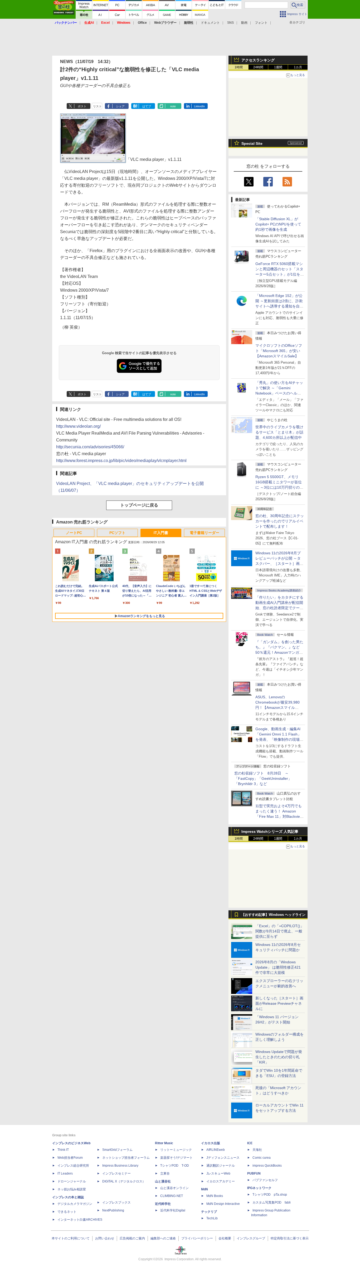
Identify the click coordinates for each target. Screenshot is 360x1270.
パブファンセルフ (265, 1180)
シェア (120, 106)
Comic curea (261, 1158)
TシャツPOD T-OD (174, 1165)
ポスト (82, 106)
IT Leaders (65, 1173)
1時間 (239, 67)
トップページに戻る (139, 505)
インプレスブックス (116, 1202)
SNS (230, 23)
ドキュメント (210, 23)
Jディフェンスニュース (223, 1158)
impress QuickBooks (267, 1165)
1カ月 (298, 67)
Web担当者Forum (70, 1158)
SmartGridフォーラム (117, 1150)
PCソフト (117, 533)
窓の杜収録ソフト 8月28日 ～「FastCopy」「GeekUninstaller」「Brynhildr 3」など (263, 778)
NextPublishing (113, 1210)
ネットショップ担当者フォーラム (126, 1158)
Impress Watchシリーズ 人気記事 (269, 831)
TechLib (212, 1218)
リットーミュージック (176, 1150)
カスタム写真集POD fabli (271, 1202)
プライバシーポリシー (197, 1238)
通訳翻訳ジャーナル (220, 1165)
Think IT (63, 1150)
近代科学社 (163, 1204)
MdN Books (214, 1196)
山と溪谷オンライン (174, 1188)
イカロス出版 (210, 1143)
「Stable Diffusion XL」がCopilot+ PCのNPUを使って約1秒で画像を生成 (278, 224)
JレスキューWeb (218, 1173)
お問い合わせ (104, 1238)
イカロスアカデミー (220, 1181)
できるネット (66, 1212)
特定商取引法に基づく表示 (290, 1238)
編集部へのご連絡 (163, 1238)
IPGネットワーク (259, 1188)
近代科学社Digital (172, 1210)
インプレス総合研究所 (73, 1165)
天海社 (257, 1150)
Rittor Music (164, 1143)
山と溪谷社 (163, 1181)
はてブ (146, 106)
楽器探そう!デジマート (176, 1158)
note (173, 106)
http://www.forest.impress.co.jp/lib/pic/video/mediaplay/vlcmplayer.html (121, 460)
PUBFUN (254, 1173)
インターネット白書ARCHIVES (79, 1219)
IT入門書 (161, 533)
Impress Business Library (120, 1165)
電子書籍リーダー (204, 533)
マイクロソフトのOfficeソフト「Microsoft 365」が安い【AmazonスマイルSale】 (278, 350)
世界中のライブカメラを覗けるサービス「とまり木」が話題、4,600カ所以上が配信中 (279, 432)
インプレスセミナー (116, 1173)
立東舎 (165, 1173)
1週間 (278, 67)
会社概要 (224, 1238)
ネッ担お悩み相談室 (71, 1189)
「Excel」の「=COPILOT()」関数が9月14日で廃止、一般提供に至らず (279, 931)
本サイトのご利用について (71, 1238)
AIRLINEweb (215, 1150)
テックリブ (209, 1212)
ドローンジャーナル (71, 1181)
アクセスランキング (258, 60)
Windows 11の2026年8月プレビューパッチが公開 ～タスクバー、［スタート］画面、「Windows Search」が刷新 (278, 563)
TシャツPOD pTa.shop (269, 1194)
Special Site (251, 143)
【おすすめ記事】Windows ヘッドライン (273, 915)
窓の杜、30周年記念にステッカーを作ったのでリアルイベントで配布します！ (279, 521)
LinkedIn (199, 106)
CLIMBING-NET (171, 1196)
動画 (244, 23)
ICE (249, 1143)
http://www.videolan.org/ (78, 426)
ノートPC (74, 533)
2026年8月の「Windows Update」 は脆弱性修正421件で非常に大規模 (278, 967)
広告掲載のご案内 (132, 1238)
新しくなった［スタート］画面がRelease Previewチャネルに (279, 1003)
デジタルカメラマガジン (74, 1204)
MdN (204, 1189)
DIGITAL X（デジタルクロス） (123, 1181)
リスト (97, 106)
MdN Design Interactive (223, 1204)
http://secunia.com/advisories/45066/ (90, 447)
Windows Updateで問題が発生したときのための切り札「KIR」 (278, 1057)
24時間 (258, 67)
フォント (261, 23)
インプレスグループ (251, 1238)
